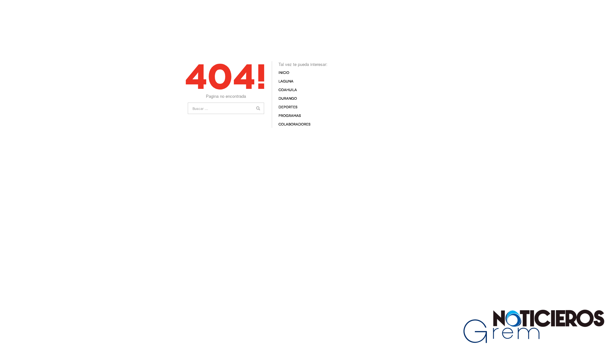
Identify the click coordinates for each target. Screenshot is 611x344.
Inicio (283, 73)
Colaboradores (294, 124)
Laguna (285, 81)
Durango (287, 99)
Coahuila (287, 90)
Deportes (288, 107)
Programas (289, 116)
